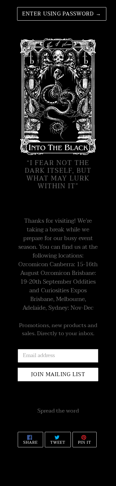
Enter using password (61, 13)
